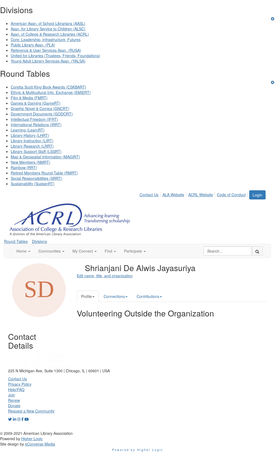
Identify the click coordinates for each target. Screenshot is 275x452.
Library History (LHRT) (30, 135)
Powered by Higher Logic (137, 449)
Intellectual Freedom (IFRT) (34, 119)
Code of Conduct (231, 194)
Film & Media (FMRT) (29, 97)
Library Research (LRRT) (32, 146)
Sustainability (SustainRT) (33, 183)
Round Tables (16, 241)
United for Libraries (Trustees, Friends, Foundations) (55, 55)
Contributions (148, 296)
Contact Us (149, 194)
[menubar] (194, 193)
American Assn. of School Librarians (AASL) (48, 23)
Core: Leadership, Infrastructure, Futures (46, 39)
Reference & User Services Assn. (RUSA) (46, 50)
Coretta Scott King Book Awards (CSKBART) (48, 87)
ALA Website (173, 194)
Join (11, 395)
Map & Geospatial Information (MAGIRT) (45, 156)
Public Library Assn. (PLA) (33, 45)
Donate (14, 405)
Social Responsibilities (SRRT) (36, 178)
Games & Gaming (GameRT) (35, 103)
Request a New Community (31, 411)
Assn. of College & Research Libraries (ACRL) (50, 34)
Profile (86, 296)
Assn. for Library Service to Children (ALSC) (48, 28)
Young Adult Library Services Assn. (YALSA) (48, 61)
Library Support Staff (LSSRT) (36, 151)
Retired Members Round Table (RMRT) (44, 173)
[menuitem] (150, 193)
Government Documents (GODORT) (42, 113)
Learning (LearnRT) (28, 130)
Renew (14, 400)
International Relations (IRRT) (36, 124)
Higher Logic (32, 438)
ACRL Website (200, 194)
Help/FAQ (16, 389)
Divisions (39, 241)
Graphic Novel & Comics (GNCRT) (40, 108)
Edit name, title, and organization (105, 275)
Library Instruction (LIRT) (32, 140)
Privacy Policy (19, 384)
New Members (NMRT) (30, 162)
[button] (23, 251)
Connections (114, 296)
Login (257, 195)
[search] (257, 251)
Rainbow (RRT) (24, 167)
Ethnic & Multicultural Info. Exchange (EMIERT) (51, 92)
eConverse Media (40, 444)
